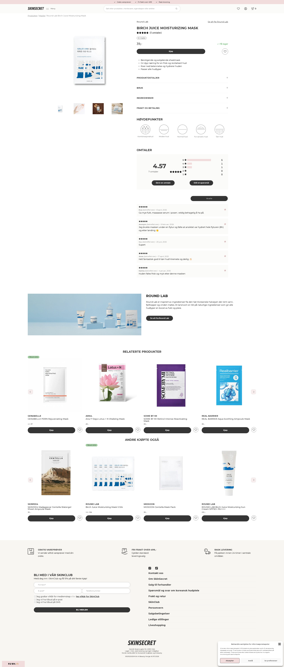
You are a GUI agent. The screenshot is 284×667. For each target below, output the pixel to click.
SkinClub (154, 602)
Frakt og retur (157, 596)
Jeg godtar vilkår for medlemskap (53, 596)
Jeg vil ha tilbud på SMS (48, 602)
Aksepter (230, 661)
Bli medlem (82, 610)
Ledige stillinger (158, 619)
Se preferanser (270, 661)
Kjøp (171, 51)
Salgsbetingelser (159, 613)
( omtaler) (156, 32)
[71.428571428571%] (199, 160)
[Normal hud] (182, 132)
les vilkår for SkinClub (87, 596)
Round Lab (142, 21)
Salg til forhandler (159, 584)
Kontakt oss (155, 573)
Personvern (155, 607)
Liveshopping (157, 625)
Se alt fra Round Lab (218, 21)
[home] (36, 8)
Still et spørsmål (201, 183)
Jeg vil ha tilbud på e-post (49, 599)
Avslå (250, 661)
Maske (42, 16)
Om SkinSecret (157, 578)
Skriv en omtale (163, 183)
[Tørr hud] (219, 132)
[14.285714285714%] (189, 164)
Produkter (32, 16)
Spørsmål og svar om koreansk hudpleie (173, 590)
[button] (279, 644)
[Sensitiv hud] (201, 132)
